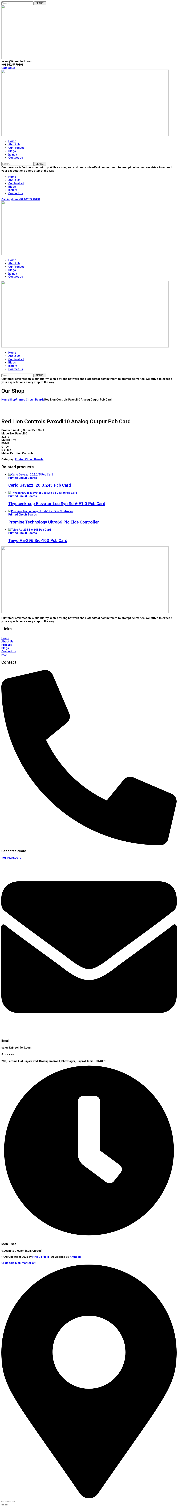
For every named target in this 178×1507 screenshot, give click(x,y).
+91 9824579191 (12, 858)
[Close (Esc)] (13, 1501)
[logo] (65, 58)
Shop (12, 399)
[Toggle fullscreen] (6, 1501)
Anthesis (75, 1256)
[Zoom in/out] (2, 1501)
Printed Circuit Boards (30, 399)
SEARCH (40, 3)
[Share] (9, 1501)
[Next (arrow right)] (6, 1504)
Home (5, 399)
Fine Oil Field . (41, 1256)
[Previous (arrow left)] (2, 1504)
